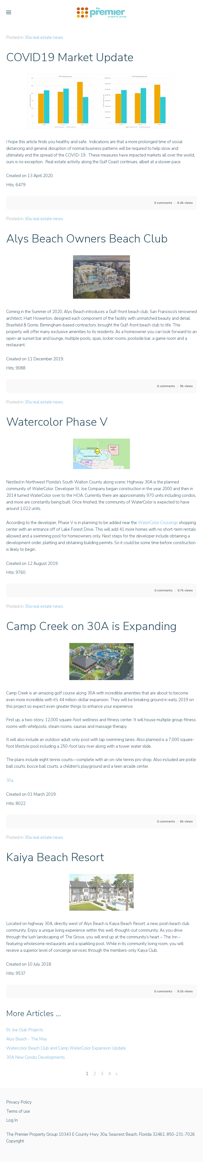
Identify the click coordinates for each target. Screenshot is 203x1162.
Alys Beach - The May (26, 1039)
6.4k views (185, 203)
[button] (8, 12)
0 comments (163, 203)
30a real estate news (44, 37)
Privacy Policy (19, 1102)
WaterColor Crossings (158, 523)
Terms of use (18, 1111)
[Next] (116, 1074)
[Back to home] (101, 12)
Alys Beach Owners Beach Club (87, 238)
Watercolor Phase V (56, 422)
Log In (12, 1120)
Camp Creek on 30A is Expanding (91, 626)
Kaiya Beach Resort (55, 857)
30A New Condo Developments (35, 1057)
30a (9, 780)
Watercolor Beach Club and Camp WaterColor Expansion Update (66, 1048)
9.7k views (185, 590)
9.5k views (185, 991)
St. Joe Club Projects (24, 1030)
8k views (186, 821)
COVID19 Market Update (69, 57)
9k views (186, 386)
